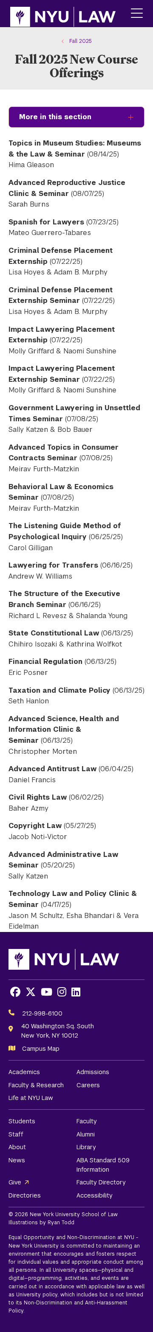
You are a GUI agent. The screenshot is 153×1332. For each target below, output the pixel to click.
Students (21, 1121)
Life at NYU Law (30, 1098)
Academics (24, 1072)
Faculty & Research (36, 1085)
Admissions (92, 1072)
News (16, 1160)
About (17, 1147)
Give (14, 1182)
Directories (24, 1195)
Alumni (85, 1134)
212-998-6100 (42, 1013)
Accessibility (94, 1195)
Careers (88, 1085)
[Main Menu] (137, 14)
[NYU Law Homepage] (63, 13)
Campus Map (41, 1048)
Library (86, 1147)
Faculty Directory (101, 1182)
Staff (15, 1134)
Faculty (86, 1121)
